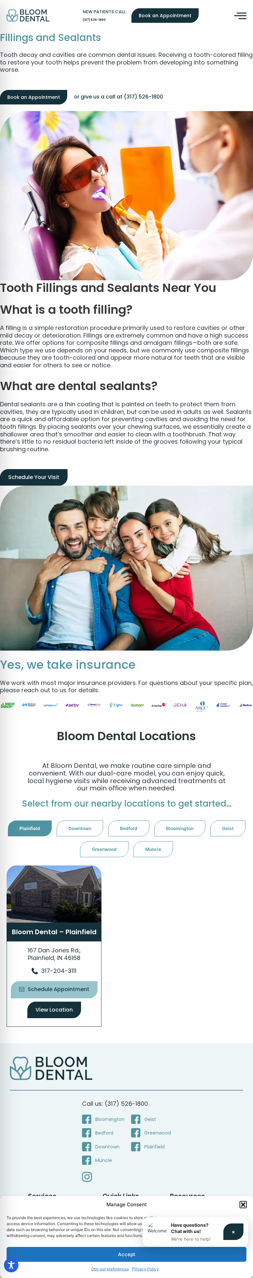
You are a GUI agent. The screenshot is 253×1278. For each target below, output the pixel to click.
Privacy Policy (145, 1268)
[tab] (30, 828)
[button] (243, 1204)
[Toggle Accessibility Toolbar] (11, 1265)
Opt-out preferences (110, 1268)
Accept (126, 1254)
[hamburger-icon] (239, 15)
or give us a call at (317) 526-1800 (118, 96)
